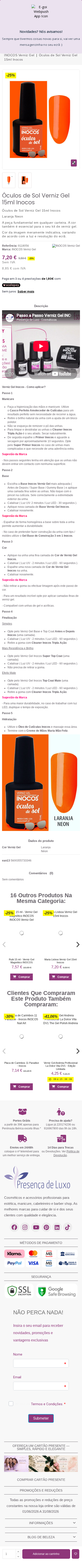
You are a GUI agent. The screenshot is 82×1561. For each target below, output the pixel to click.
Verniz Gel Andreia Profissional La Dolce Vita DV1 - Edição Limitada (60, 1065)
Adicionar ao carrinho (46, 1554)
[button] (4, 944)
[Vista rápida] (34, 924)
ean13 (6, 860)
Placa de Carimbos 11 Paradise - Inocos (21, 1064)
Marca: (6, 249)
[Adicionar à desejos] (75, 1554)
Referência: (9, 245)
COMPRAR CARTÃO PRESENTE (41, 1480)
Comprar (24, 976)
